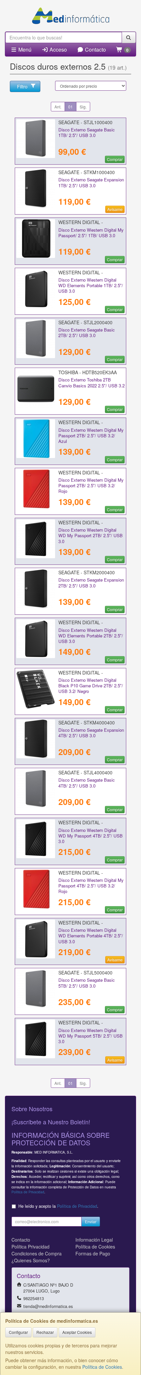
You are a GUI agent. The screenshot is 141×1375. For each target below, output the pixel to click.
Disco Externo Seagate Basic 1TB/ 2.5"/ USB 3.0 (86, 132)
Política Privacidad (30, 1246)
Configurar (18, 1332)
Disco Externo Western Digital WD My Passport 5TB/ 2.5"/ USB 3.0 (90, 1036)
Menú (24, 49)
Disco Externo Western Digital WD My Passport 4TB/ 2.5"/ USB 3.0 (90, 836)
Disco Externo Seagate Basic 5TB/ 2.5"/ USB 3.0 (86, 983)
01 (70, 106)
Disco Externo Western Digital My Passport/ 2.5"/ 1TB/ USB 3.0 (91, 233)
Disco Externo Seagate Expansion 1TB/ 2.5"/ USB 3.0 (91, 182)
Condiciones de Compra (36, 1253)
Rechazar (45, 1332)
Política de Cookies (102, 1367)
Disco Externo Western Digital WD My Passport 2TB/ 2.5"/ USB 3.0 (90, 535)
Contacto (95, 49)
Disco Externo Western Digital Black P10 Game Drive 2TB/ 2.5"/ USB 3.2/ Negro (90, 686)
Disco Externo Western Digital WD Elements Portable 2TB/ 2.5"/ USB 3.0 (90, 636)
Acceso (57, 49)
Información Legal (94, 1239)
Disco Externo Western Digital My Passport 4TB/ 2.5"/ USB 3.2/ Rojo (91, 886)
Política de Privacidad (27, 1191)
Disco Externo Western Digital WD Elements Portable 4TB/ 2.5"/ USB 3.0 (90, 936)
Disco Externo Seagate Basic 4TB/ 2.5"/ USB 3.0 (86, 783)
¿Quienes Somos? (30, 1260)
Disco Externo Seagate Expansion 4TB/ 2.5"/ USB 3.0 (91, 733)
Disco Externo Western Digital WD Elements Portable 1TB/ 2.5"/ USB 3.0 (90, 285)
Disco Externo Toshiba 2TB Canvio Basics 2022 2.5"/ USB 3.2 (91, 382)
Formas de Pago (92, 1253)
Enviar (90, 1221)
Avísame (115, 209)
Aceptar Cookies (77, 1332)
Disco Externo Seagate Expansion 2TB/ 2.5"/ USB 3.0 (91, 582)
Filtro (22, 86)
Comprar (115, 159)
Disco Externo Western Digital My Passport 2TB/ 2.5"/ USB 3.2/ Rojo (91, 485)
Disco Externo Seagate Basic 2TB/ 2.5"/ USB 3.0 (86, 332)
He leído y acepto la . (58, 1206)
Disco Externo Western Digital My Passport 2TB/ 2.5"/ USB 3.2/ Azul (91, 436)
